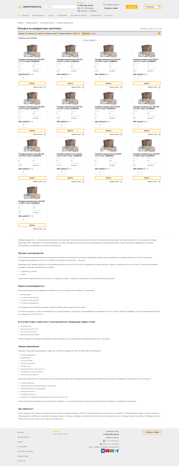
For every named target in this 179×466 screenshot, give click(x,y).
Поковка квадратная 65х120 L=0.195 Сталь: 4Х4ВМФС (108, 60)
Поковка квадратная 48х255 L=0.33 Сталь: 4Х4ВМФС (146, 108)
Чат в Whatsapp (87, 8)
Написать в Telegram (88, 11)
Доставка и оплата (25, 451)
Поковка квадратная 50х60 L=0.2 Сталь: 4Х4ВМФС (107, 108)
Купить (32, 83)
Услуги (20, 442)
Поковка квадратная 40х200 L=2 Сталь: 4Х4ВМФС (108, 155)
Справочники (23, 456)
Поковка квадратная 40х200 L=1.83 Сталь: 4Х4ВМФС (32, 202)
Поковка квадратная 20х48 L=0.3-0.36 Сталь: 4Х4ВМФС (69, 155)
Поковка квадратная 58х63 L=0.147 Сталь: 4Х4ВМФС (145, 60)
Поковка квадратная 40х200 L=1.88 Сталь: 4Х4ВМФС (146, 155)
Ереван (80, 3)
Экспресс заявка (111, 8)
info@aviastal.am (112, 5)
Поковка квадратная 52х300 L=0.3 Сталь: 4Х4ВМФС (32, 108)
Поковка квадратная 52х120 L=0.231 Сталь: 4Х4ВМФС (69, 108)
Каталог (21, 432)
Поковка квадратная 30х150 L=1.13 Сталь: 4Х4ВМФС (31, 60)
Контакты (21, 461)
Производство (23, 437)
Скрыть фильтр (89, 40)
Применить (85, 33)
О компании (22, 447)
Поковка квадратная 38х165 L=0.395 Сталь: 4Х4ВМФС (31, 155)
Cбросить (93, 33)
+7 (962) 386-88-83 (85, 5)
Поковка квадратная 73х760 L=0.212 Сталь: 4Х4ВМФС (70, 60)
